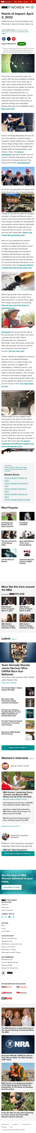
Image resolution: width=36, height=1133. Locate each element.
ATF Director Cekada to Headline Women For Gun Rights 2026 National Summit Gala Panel (11, 713)
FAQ (11, 1127)
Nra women (10, 799)
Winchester (6, 332)
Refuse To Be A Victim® (20, 766)
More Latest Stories (21, 747)
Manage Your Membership (10, 968)
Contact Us (5, 905)
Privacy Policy (5, 1124)
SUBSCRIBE (12, 887)
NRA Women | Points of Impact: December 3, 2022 (9, 626)
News (3, 32)
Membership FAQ (7, 965)
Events (4, 34)
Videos (4, 928)
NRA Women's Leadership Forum (12, 944)
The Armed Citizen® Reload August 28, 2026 (12, 689)
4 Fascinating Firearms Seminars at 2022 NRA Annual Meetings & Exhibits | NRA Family (18, 804)
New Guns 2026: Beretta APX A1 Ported (11, 733)
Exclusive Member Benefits (10, 962)
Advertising (5, 907)
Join (15, 2)
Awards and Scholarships (9, 938)
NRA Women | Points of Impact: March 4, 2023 (8, 609)
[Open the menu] (32, 7)
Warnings (4, 1127)
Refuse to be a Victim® (8, 947)
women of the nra (21, 799)
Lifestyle (14, 32)
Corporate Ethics (26, 1124)
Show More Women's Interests (19, 853)
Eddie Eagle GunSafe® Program (19, 836)
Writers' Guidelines (7, 910)
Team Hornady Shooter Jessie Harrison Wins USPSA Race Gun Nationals (16, 669)
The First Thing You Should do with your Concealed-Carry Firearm (12, 723)
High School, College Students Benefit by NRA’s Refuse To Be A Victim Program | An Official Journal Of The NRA (17, 811)
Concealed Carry (23, 32)
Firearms (13, 683)
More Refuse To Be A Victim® (10, 826)
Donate (25, 2)
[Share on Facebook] (4, 38)
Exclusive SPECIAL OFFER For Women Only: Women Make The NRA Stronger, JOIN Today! (17, 1057)
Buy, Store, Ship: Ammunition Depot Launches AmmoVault (10, 701)
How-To (8, 32)
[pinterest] (14, 38)
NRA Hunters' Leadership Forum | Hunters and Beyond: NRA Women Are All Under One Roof (17, 794)
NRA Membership (7, 941)
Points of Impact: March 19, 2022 (17, 499)
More (13, 639)
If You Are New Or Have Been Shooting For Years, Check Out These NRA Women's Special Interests (17, 1114)
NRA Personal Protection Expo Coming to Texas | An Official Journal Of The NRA (16, 819)
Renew (20, 2)
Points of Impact (9, 467)
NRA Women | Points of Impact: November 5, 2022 (27, 626)
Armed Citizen (6, 931)
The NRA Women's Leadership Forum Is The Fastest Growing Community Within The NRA (18, 1030)
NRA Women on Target (9, 950)
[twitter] (8, 38)
